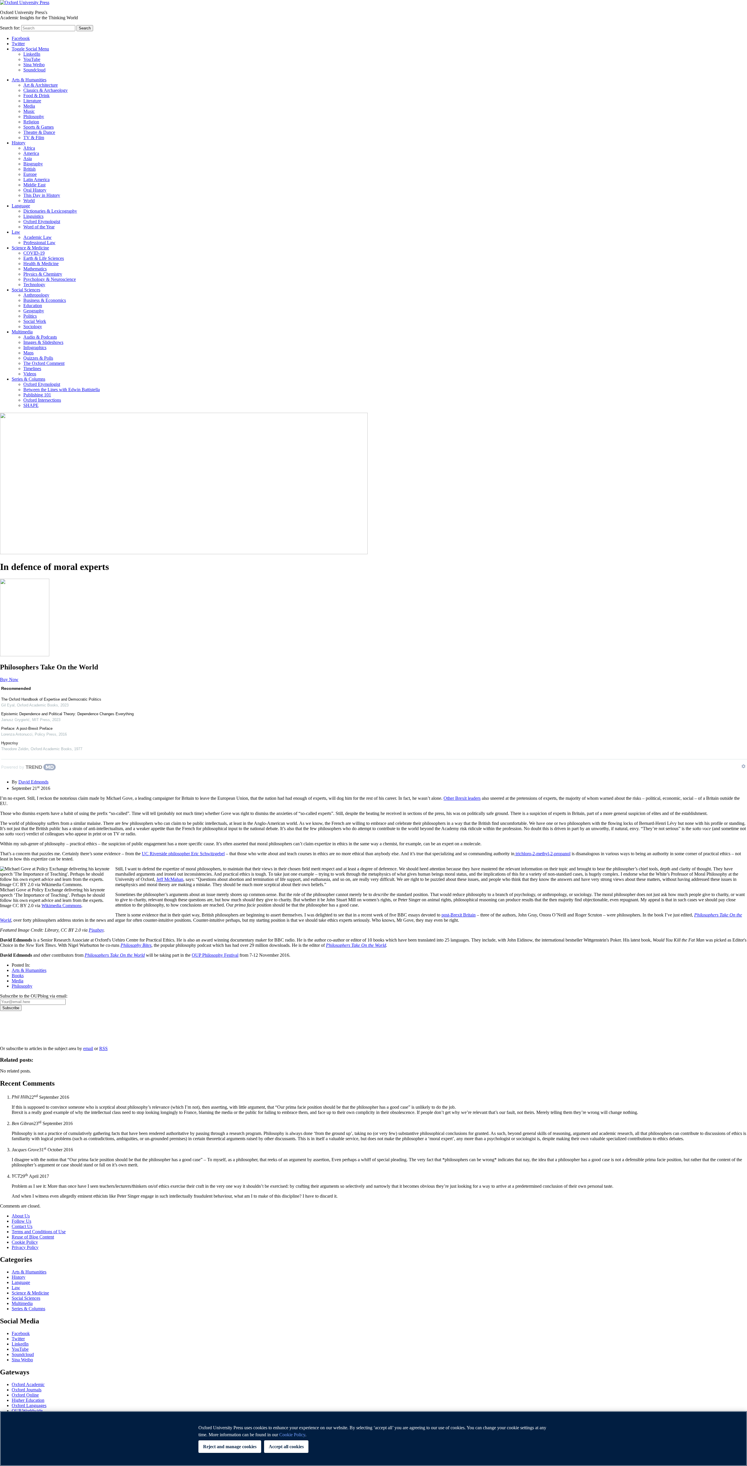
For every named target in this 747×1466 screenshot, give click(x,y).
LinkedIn (31, 54)
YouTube (31, 59)
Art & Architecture (40, 85)
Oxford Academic (28, 1384)
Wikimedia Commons (61, 905)
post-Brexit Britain (458, 914)
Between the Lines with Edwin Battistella (61, 389)
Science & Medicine (30, 247)
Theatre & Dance (39, 132)
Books (18, 975)
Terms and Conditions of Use (39, 1231)
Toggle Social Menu (30, 48)
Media (29, 106)
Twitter (18, 43)
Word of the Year (39, 226)
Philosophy (33, 116)
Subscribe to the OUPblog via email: (33, 995)
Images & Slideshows (43, 342)
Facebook (21, 38)
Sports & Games (38, 127)
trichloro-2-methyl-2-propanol (542, 853)
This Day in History (41, 195)
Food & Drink (36, 95)
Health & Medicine (41, 263)
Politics (30, 316)
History (18, 142)
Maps (28, 352)
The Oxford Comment (43, 363)
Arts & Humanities (29, 79)
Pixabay (96, 930)
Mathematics (35, 268)
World (29, 200)
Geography (33, 310)
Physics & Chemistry (42, 274)
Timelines (32, 368)
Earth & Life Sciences (43, 258)
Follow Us (21, 1221)
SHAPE (31, 405)
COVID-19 (34, 253)
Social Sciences (26, 289)
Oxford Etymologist (41, 221)
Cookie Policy (25, 1242)
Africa (29, 148)
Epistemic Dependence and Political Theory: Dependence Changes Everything (67, 714)
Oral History (34, 190)
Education (32, 305)
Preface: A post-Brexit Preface (27, 728)
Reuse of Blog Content (33, 1236)
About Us (21, 1215)
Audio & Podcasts (40, 337)
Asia (27, 158)
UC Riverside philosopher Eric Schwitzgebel (183, 853)
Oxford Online (25, 1394)
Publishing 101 (37, 394)
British (29, 169)
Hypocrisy (9, 743)
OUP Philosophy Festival (215, 955)
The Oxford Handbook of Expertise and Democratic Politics (51, 699)
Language (21, 205)
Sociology (32, 326)
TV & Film (33, 137)
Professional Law (39, 242)
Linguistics (33, 216)
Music (29, 111)
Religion (31, 121)
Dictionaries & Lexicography (50, 211)
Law (16, 232)
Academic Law (37, 237)
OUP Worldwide (27, 1410)
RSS (103, 1048)
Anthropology (36, 295)
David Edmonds (33, 781)
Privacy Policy (16, 1031)
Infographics (34, 347)
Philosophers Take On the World (356, 945)
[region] (373, 1438)
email (88, 1048)
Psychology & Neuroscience (49, 279)
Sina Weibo (34, 64)
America (31, 153)
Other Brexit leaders (462, 798)
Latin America (36, 179)
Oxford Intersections (42, 400)
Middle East (34, 184)
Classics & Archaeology (45, 90)
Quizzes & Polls (38, 358)
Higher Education (28, 1400)
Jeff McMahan (169, 879)
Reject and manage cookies (229, 1446)
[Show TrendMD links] (743, 766)
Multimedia (22, 331)
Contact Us (22, 1226)
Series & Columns (28, 379)
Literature (32, 100)
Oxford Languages (29, 1405)
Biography (33, 163)
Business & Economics (44, 300)
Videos (29, 373)
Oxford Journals (26, 1389)
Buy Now (9, 679)
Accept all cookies (286, 1446)
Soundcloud (34, 69)
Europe (30, 174)
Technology (34, 284)
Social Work (34, 321)
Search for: (10, 27)
